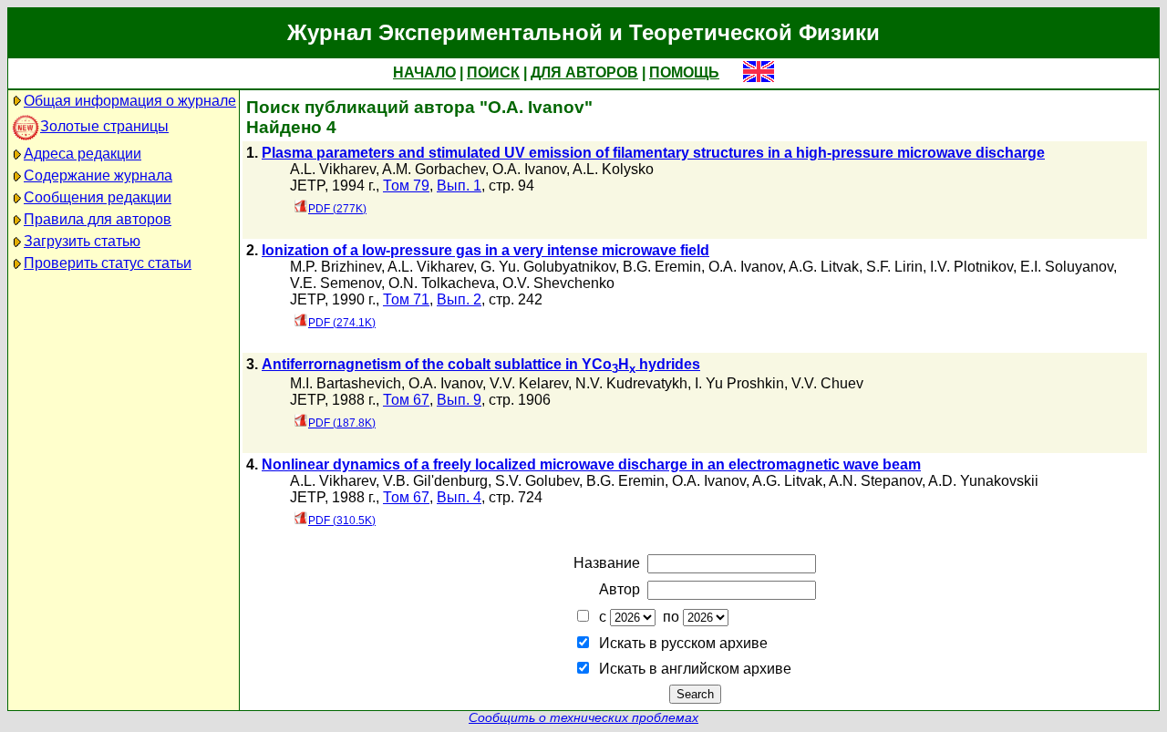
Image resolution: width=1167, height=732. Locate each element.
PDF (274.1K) (342, 322)
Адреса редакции (82, 153)
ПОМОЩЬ (684, 72)
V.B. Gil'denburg (435, 481)
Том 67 (406, 399)
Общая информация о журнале (130, 100)
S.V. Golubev (537, 481)
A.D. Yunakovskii (983, 481)
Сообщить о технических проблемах (583, 718)
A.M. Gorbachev (433, 169)
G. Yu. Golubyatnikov (547, 266)
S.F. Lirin (894, 266)
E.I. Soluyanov (1066, 266)
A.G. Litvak (824, 266)
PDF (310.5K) (342, 520)
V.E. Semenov (335, 283)
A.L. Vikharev (333, 169)
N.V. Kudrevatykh (631, 383)
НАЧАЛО (424, 72)
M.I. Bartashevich (345, 383)
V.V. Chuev (827, 383)
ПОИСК (493, 72)
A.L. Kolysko (613, 169)
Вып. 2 (459, 299)
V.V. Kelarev (529, 383)
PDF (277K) (337, 208)
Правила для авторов (97, 219)
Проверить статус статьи (107, 263)
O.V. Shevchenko (558, 283)
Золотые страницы (104, 126)
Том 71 (406, 299)
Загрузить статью (82, 241)
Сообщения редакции (97, 197)
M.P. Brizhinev (335, 266)
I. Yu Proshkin (739, 383)
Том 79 (406, 185)
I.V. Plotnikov (971, 266)
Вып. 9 (459, 399)
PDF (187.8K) (342, 423)
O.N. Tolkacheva (441, 283)
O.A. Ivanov (529, 169)
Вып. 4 (459, 497)
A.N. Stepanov (875, 481)
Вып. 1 (459, 185)
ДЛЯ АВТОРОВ (584, 72)
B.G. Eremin (662, 266)
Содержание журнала (98, 175)
